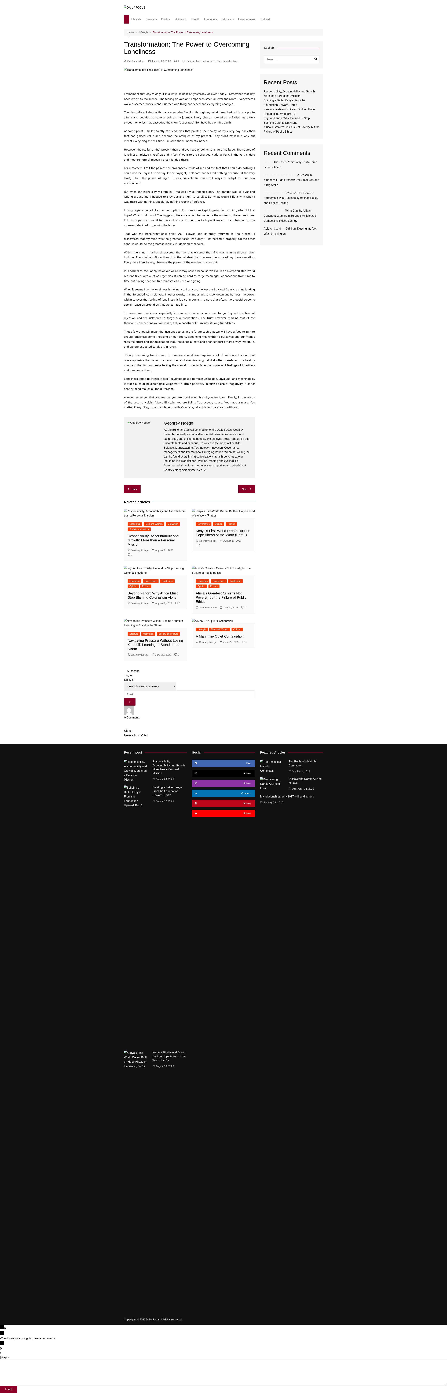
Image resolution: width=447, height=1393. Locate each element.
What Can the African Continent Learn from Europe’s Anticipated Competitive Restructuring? (290, 215)
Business (151, 19)
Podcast (265, 19)
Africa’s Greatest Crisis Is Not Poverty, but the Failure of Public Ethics (221, 597)
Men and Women (205, 61)
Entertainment (246, 19)
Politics (165, 19)
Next (244, 489)
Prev (134, 489)
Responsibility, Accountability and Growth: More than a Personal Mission (153, 540)
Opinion (218, 524)
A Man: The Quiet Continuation (220, 636)
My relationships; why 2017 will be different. (287, 796)
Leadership (134, 524)
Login (128, 675)
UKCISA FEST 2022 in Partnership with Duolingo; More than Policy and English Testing (291, 197)
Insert (8, 1389)
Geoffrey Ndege (136, 61)
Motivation (180, 19)
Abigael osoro (272, 228)
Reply (5, 1357)
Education (227, 19)
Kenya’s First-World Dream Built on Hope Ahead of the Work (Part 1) (169, 1056)
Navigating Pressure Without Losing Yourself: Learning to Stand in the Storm (155, 645)
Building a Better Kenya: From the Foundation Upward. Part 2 (167, 791)
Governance (203, 524)
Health (195, 19)
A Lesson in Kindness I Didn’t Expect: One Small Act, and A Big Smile (291, 180)
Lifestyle (136, 19)
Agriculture (210, 19)
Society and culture (227, 61)
